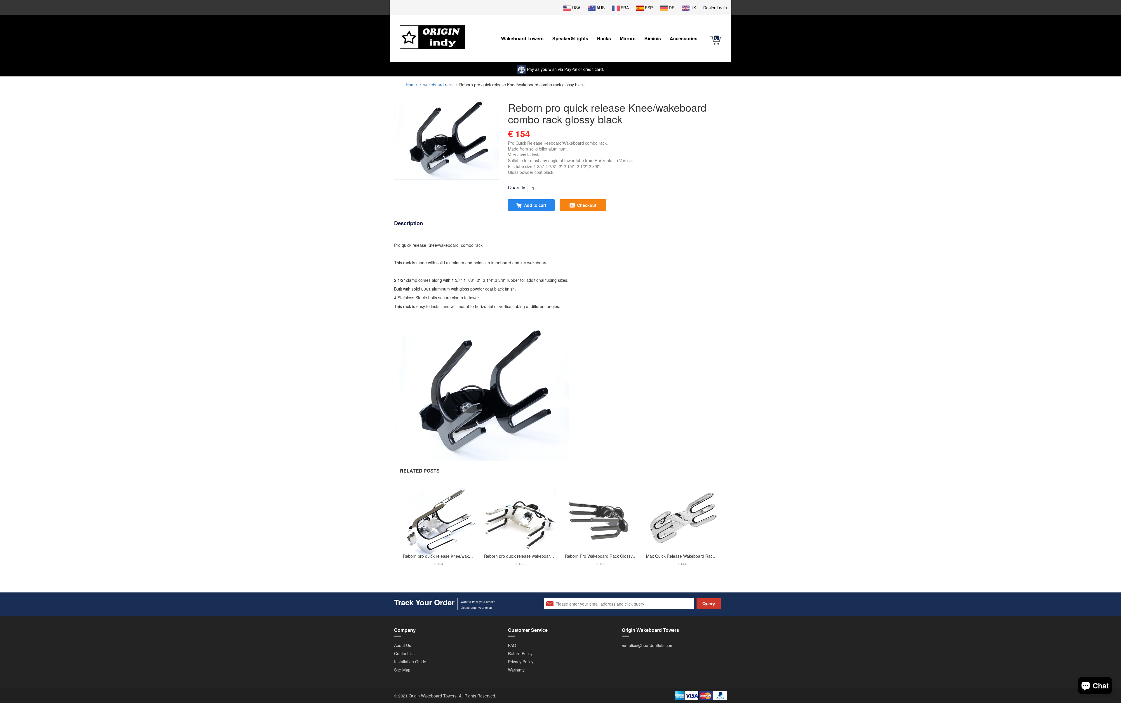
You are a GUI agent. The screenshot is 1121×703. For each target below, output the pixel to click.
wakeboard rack (438, 85)
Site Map (402, 670)
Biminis (652, 38)
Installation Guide (410, 661)
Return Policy (520, 653)
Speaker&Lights (570, 38)
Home (411, 85)
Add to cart (535, 205)
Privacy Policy (520, 661)
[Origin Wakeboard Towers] (432, 32)
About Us (402, 645)
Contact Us (404, 653)
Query (708, 603)
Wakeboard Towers (522, 38)
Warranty (516, 670)
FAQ (512, 645)
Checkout (586, 205)
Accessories (683, 38)
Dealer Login (715, 8)
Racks (604, 38)
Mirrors (628, 38)
